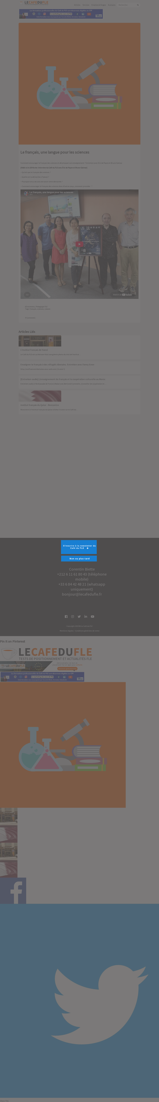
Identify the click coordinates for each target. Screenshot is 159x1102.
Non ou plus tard (79, 558)
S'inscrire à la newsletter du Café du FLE (79, 547)
